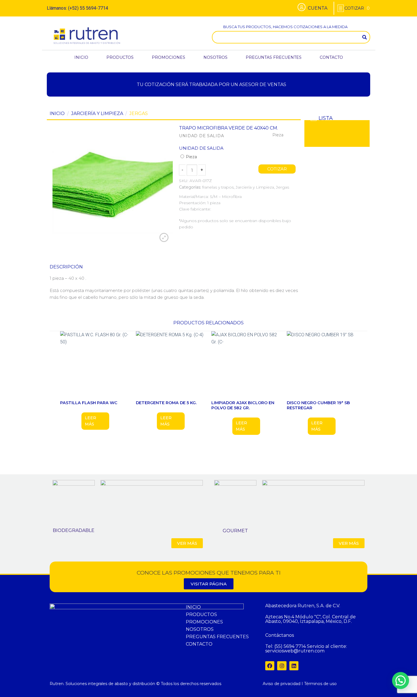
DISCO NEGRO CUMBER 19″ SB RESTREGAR (318, 405)
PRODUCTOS (120, 57)
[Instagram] (281, 665)
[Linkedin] (293, 665)
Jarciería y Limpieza (97, 113)
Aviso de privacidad (281, 683)
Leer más (90, 421)
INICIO (81, 57)
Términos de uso (320, 683)
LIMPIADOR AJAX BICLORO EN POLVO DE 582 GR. (242, 405)
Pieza (191, 156)
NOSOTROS (215, 57)
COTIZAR (277, 169)
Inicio (57, 113)
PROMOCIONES (168, 57)
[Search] (364, 37)
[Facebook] (269, 665)
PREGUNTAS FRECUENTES (274, 57)
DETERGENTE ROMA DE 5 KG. (166, 402)
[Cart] (357, 8)
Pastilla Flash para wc (88, 402)
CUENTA (317, 8)
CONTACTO (331, 57)
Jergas (138, 113)
